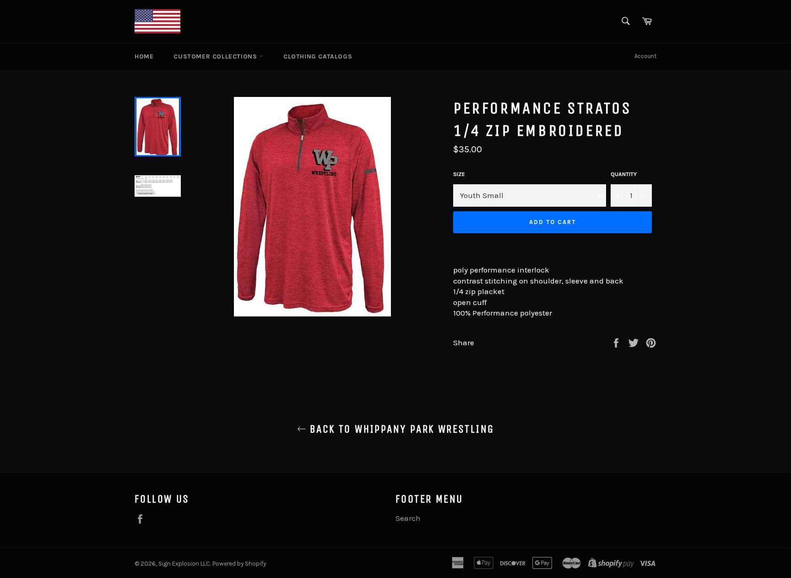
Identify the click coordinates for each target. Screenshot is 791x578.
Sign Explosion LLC (184, 563)
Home (144, 56)
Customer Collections (216, 56)
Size (459, 174)
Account (645, 56)
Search (408, 518)
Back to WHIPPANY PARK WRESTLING (400, 429)
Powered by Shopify (239, 563)
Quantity (624, 174)
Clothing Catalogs (317, 56)
